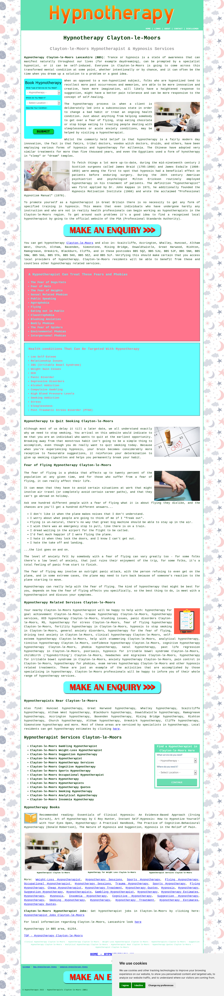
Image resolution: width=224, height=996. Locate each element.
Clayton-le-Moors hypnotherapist (70, 610)
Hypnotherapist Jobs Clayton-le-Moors (54, 915)
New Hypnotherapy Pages (45, 967)
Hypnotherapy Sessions (103, 879)
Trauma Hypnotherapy (131, 883)
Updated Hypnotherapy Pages (74, 967)
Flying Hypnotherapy (181, 879)
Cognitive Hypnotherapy (132, 896)
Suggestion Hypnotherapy (43, 891)
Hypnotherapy (188, 887)
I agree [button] (125, 985)
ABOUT (167, 29)
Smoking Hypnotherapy (67, 900)
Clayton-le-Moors (79, 242)
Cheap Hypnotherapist (64, 887)
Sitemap (26, 967)
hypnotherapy (83, 103)
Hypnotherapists (79, 891)
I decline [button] (138, 985)
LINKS (157, 29)
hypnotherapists (175, 210)
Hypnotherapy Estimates (179, 891)
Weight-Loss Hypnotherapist (58, 879)
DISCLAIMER (192, 29)
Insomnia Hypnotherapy (88, 896)
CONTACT (178, 29)
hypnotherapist (111, 132)
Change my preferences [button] (160, 985)
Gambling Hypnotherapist (114, 891)
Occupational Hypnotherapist (47, 883)
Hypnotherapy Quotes (142, 887)
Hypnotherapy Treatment (103, 887)
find (37, 708)
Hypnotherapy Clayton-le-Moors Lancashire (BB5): (64, 57)
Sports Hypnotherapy (143, 879)
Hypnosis (168, 887)
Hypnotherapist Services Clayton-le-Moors (73, 737)
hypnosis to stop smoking (151, 626)
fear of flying (43, 472)
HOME (148, 29)
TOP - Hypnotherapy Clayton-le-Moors (53, 935)
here (116, 728)
